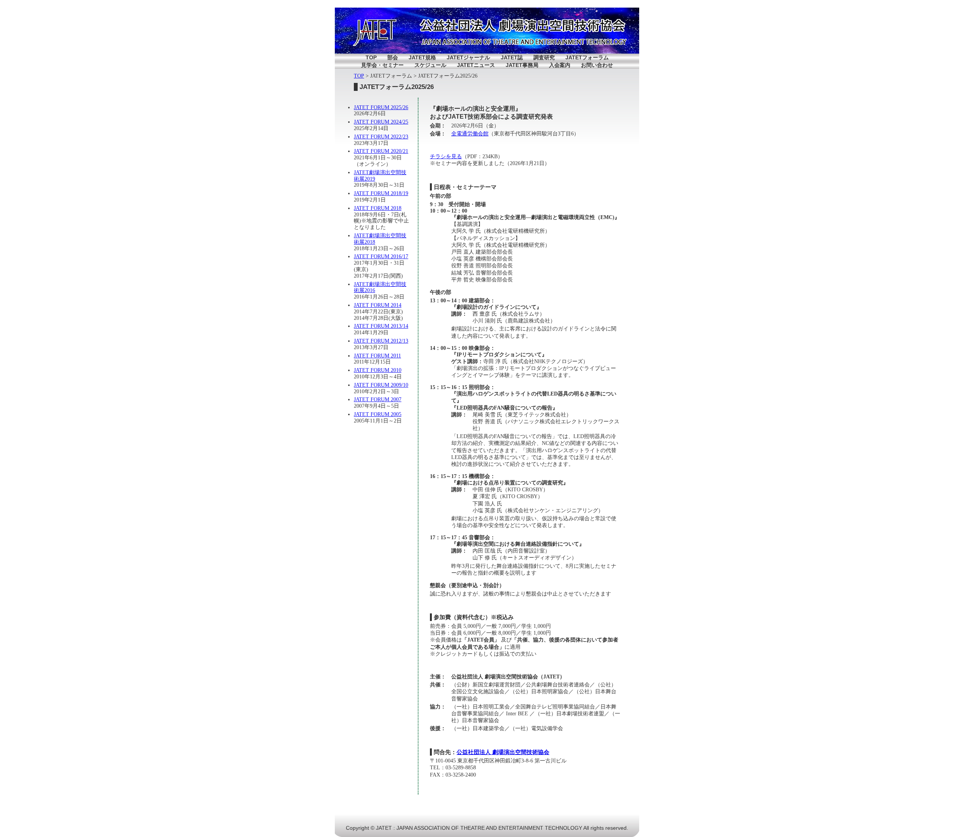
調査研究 (544, 57)
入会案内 (559, 65)
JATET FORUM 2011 (377, 356)
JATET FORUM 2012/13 (381, 341)
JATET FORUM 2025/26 (381, 107)
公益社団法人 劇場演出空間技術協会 (503, 752)
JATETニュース (476, 65)
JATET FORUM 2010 (377, 370)
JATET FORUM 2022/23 (381, 137)
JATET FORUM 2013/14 (381, 326)
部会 (392, 57)
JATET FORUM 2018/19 (381, 193)
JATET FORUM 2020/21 (381, 151)
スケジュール (430, 65)
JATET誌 (512, 57)
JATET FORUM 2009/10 (381, 385)
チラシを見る (446, 156)
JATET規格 (422, 57)
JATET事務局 (522, 65)
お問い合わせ (597, 65)
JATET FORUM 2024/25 (381, 122)
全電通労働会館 (470, 134)
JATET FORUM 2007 (377, 399)
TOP (371, 57)
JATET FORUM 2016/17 (381, 256)
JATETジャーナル (468, 57)
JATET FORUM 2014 (377, 305)
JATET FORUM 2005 (377, 414)
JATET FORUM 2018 (377, 208)
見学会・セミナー (382, 65)
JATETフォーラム (587, 57)
